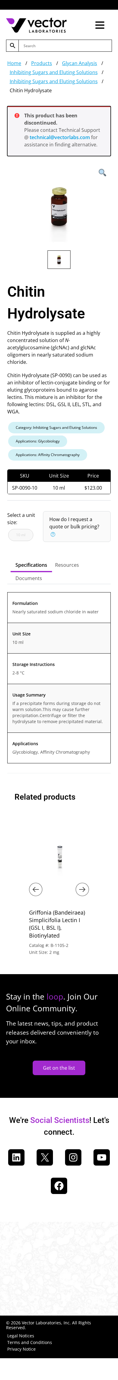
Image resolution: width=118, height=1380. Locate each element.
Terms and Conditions (29, 1342)
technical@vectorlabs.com (60, 137)
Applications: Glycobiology (38, 441)
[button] (52, 533)
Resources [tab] (67, 565)
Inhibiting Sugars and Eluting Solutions (54, 72)
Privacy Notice (21, 1349)
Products (41, 63)
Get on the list (59, 1068)
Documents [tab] (28, 578)
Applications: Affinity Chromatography (48, 454)
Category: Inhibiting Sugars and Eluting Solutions (56, 427)
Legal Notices (20, 1336)
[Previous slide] (35, 889)
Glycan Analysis (79, 63)
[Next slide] (82, 889)
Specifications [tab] (31, 565)
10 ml (20, 534)
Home (14, 63)
